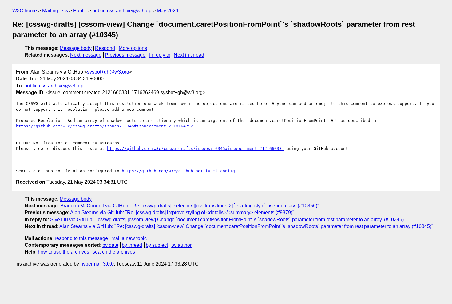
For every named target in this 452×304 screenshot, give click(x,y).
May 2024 (167, 10)
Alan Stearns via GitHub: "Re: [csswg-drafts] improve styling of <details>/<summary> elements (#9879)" (182, 212)
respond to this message (81, 238)
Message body (76, 48)
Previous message (125, 55)
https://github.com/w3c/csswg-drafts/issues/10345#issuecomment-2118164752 (104, 126)
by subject (157, 245)
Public (80, 10)
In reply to (159, 55)
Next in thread (189, 55)
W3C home (24, 10)
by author (181, 245)
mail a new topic (129, 238)
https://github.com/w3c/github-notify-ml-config (178, 171)
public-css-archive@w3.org (122, 10)
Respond (105, 48)
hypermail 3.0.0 (97, 263)
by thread (132, 245)
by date (110, 245)
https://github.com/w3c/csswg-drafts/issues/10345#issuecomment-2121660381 (195, 148)
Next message (85, 55)
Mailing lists (55, 10)
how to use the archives (63, 251)
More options (133, 48)
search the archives (114, 251)
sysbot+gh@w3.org (108, 71)
